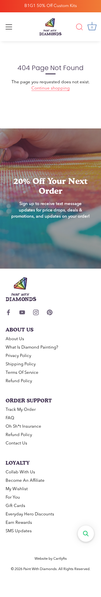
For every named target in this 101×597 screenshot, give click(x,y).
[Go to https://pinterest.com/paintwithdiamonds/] (49, 312)
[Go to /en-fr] (50, 27)
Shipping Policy (21, 364)
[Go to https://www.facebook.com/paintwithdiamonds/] (8, 312)
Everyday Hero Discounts (30, 514)
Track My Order (21, 410)
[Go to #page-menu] (9, 27)
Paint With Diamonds (40, 569)
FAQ (10, 418)
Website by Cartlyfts (51, 559)
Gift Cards (15, 506)
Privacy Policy (18, 356)
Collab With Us (20, 472)
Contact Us (16, 443)
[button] (86, 533)
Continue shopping (50, 88)
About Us (15, 339)
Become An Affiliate (25, 481)
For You (13, 497)
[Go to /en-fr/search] (79, 28)
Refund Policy (19, 381)
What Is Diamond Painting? (32, 347)
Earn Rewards (19, 523)
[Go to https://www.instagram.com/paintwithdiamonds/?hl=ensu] (36, 312)
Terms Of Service (22, 373)
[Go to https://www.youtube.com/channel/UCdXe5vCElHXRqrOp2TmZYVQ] (22, 312)
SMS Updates (19, 531)
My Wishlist (17, 489)
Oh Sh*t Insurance (23, 427)
